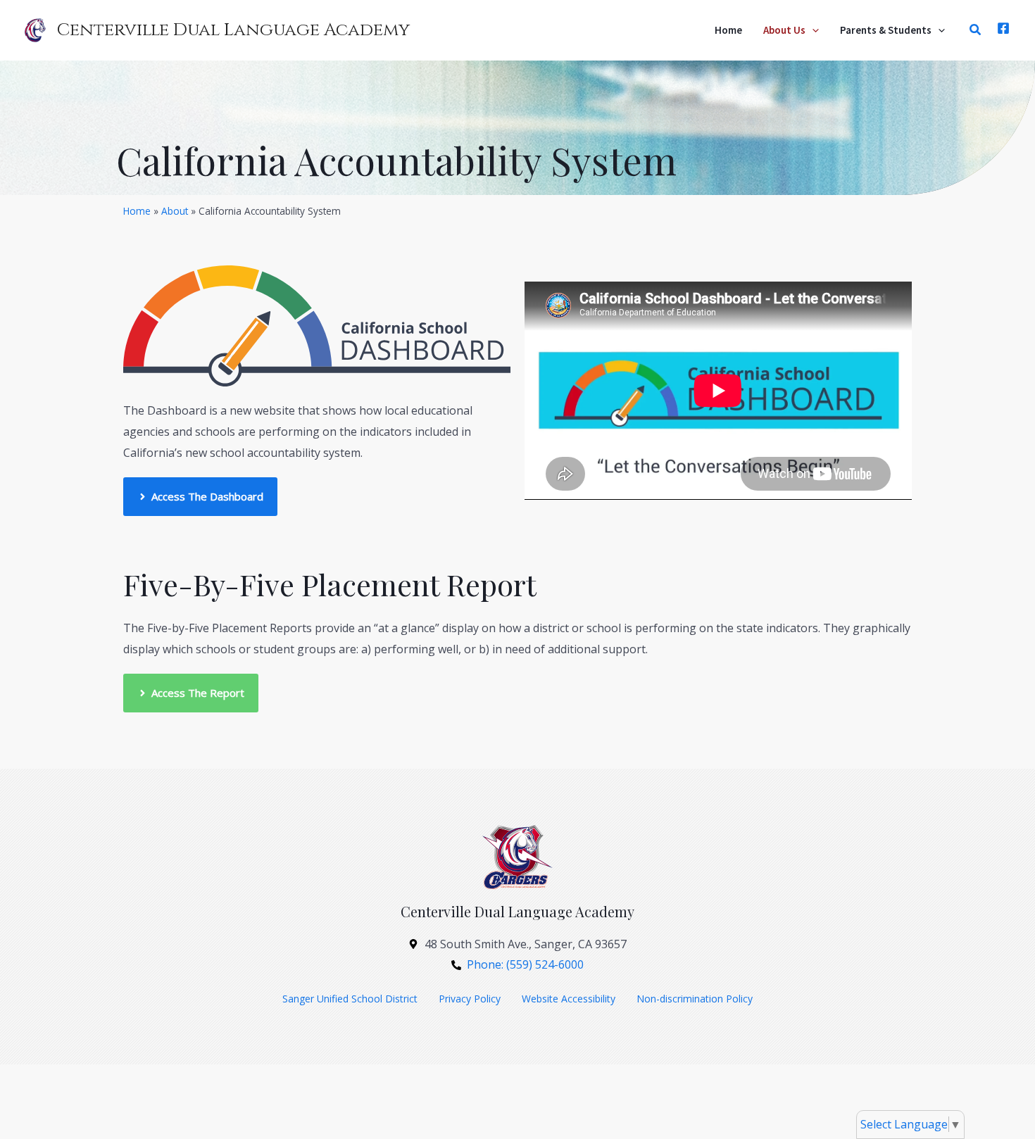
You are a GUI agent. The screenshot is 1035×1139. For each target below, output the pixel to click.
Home (137, 211)
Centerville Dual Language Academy (233, 30)
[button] (812, 30)
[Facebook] (1003, 28)
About (174, 211)
